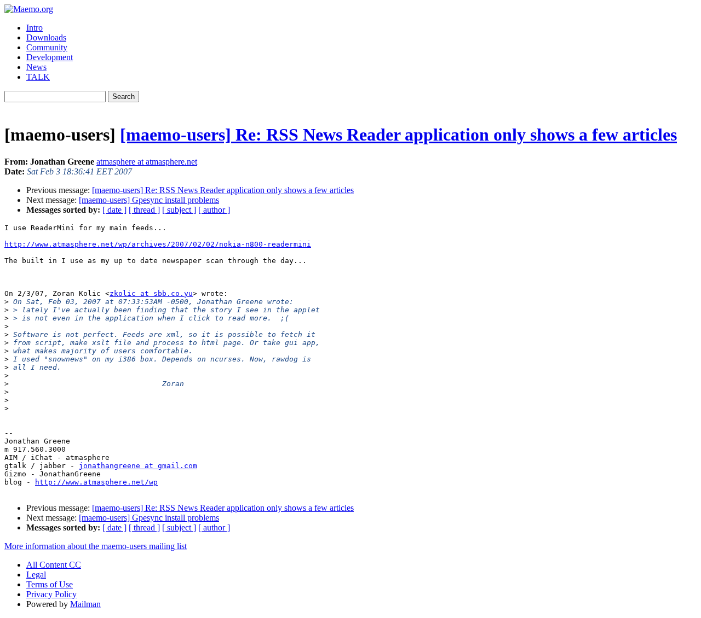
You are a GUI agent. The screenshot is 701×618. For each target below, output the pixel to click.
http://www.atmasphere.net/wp (96, 482)
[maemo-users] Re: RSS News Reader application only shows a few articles (398, 134)
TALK (38, 76)
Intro (34, 27)
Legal (36, 574)
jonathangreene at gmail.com (138, 466)
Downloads (46, 37)
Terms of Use (49, 584)
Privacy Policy (51, 594)
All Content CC (53, 564)
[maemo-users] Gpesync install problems (149, 200)
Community (46, 47)
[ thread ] (144, 209)
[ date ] (114, 209)
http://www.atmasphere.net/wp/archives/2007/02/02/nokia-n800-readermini (157, 244)
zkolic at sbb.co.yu (151, 293)
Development (49, 57)
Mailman (85, 604)
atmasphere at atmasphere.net (146, 161)
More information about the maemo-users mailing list (95, 546)
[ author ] (214, 209)
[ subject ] (179, 209)
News (36, 67)
